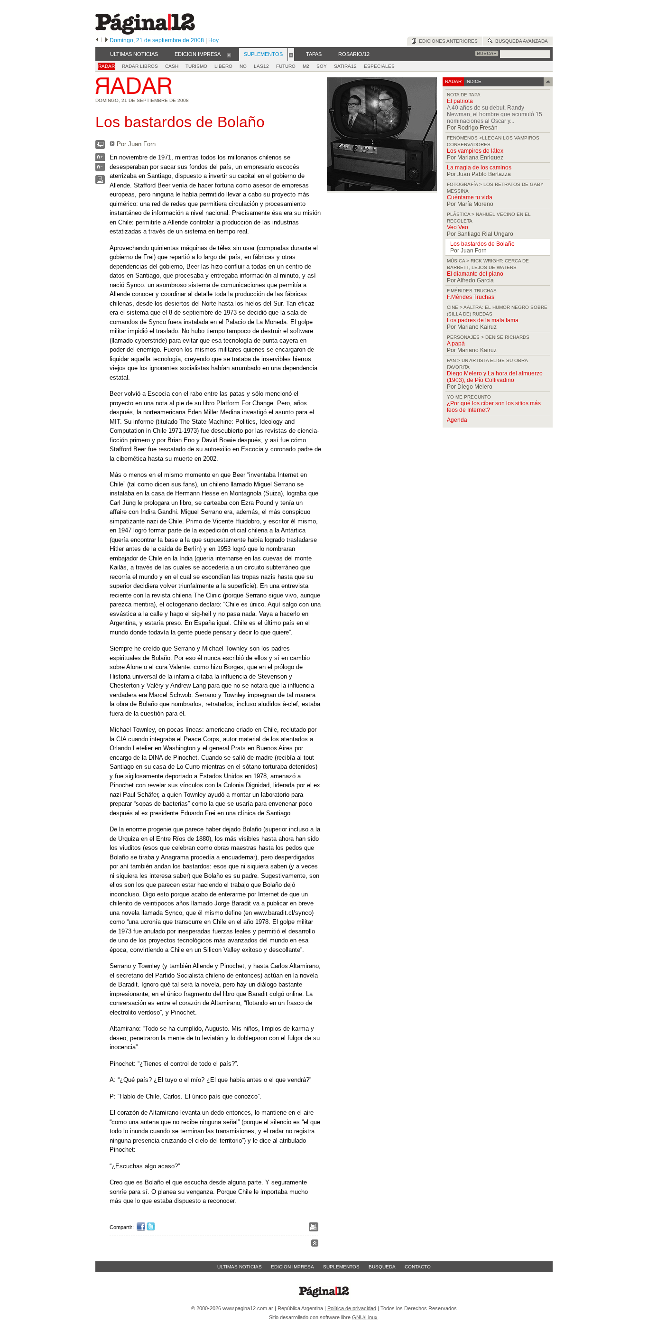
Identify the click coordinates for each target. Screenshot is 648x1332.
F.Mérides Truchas (470, 297)
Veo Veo (457, 227)
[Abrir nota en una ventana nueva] (100, 146)
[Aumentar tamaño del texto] (100, 159)
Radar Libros (140, 66)
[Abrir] (229, 54)
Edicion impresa (292, 1266)
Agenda (457, 420)
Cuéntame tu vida (469, 197)
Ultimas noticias (239, 1266)
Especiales (379, 66)
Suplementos (341, 1266)
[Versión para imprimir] (100, 182)
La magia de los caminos (479, 167)
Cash (171, 66)
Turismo (196, 66)
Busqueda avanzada (520, 41)
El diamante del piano (475, 273)
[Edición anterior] (97, 40)
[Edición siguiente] (106, 40)
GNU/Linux (365, 1317)
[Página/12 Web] (145, 32)
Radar (106, 66)
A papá (456, 343)
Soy (321, 66)
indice (472, 81)
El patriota (460, 101)
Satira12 (345, 66)
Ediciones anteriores (447, 41)
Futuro (286, 66)
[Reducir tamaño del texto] (100, 169)
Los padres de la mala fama (482, 320)
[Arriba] (314, 1244)
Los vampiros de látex (475, 151)
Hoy (213, 40)
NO (243, 66)
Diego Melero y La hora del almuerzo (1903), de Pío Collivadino (495, 376)
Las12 (261, 66)
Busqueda (382, 1266)
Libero (223, 66)
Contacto (418, 1266)
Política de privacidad (351, 1308)
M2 (306, 66)
